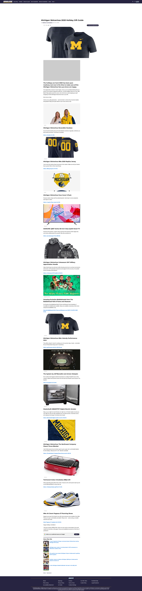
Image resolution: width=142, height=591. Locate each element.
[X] (132, 1)
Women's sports (26, 1)
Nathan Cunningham (47, 22)
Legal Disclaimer (95, 582)
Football (20, 1)
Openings (60, 580)
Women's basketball (43, 1)
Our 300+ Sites (84, 580)
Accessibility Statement (48, 585)
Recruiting (16, 1)
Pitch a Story (46, 582)
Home (44, 572)
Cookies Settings (72, 585)
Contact (70, 580)
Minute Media (37, 587)
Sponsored (49, 572)
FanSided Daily (95, 580)
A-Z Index (60, 585)
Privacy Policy (61, 582)
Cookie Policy (83, 582)
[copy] (50, 25)
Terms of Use (72, 582)
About (49, 1)
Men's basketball (34, 1)
